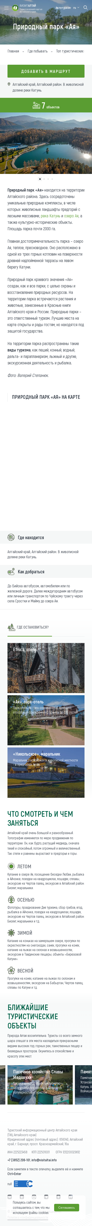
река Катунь (50, 215)
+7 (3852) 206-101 (18, 1160)
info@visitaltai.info (44, 1160)
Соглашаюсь (66, 1207)
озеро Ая (71, 215)
